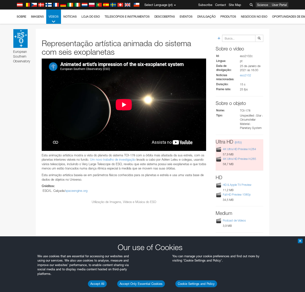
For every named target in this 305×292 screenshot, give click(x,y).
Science (262, 5)
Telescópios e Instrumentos (127, 16)
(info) (238, 142)
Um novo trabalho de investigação (113, 159)
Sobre (21, 16)
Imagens (37, 16)
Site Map (235, 5)
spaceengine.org (76, 191)
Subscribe (205, 5)
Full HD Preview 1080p (237, 194)
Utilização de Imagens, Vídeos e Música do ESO (124, 202)
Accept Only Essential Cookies (141, 284)
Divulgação (206, 16)
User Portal (279, 5)
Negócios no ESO (254, 16)
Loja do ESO (90, 16)
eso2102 (245, 75)
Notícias (70, 16)
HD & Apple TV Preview (237, 185)
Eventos (186, 16)
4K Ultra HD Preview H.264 (239, 149)
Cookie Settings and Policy (196, 284)
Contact (220, 5)
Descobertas (164, 16)
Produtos (228, 16)
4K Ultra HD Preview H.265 (239, 159)
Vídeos (54, 16)
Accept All (97, 284)
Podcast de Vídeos (234, 220)
